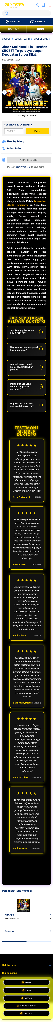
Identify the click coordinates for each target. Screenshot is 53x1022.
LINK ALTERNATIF (28, 1006)
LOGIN (39, 29)
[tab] (14, 941)
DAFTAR (13, 29)
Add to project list (29, 160)
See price (10, 931)
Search (6, 13)
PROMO (28, 981)
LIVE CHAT (28, 1014)
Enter (37, 131)
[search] (26, 13)
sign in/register (23, 167)
